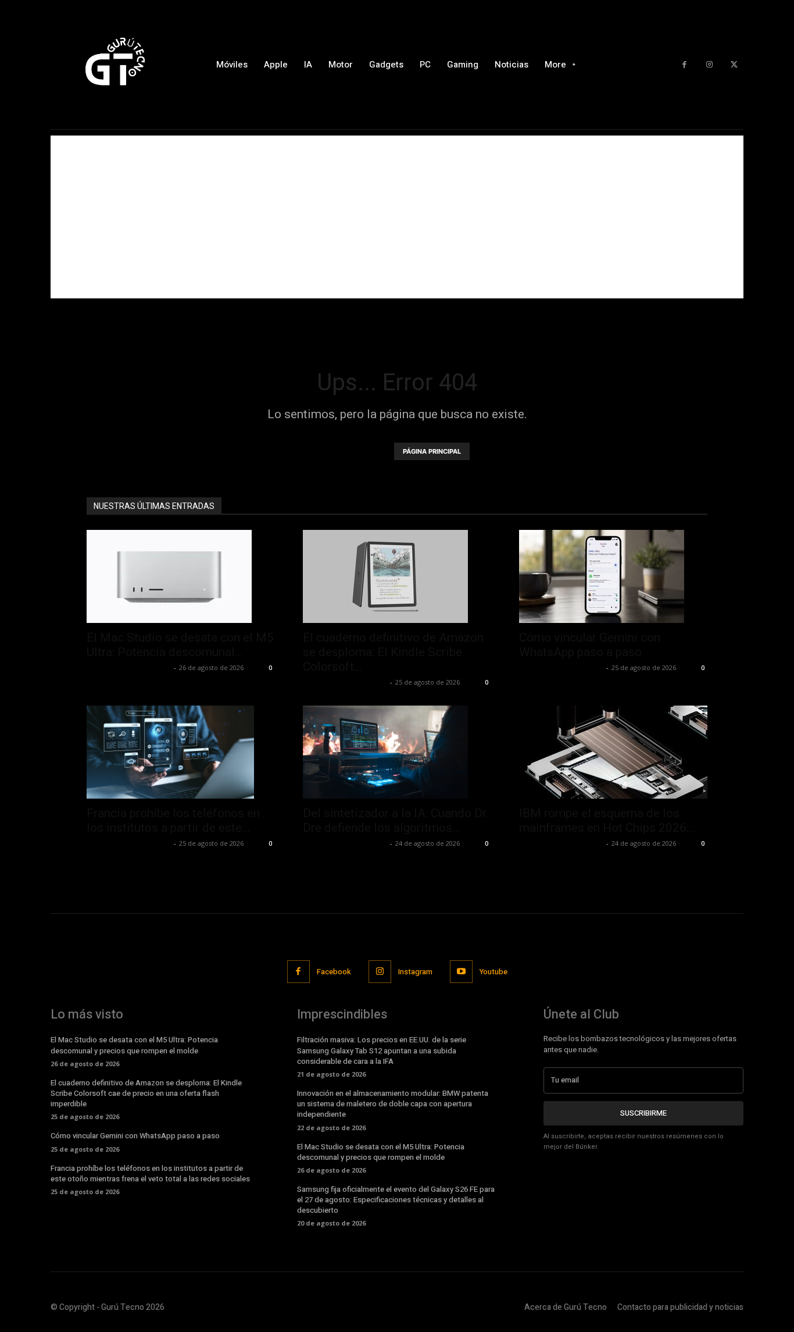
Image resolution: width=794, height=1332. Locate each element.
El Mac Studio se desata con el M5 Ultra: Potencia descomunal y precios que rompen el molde (134, 1045)
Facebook (334, 971)
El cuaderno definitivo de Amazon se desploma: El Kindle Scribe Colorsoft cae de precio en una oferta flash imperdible (146, 1093)
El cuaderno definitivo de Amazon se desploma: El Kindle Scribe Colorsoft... (393, 652)
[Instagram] (709, 64)
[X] (733, 64)
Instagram (415, 971)
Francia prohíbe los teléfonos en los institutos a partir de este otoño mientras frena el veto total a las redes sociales (150, 1173)
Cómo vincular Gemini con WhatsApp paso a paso (589, 645)
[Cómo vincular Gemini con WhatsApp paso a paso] (613, 576)
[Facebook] (684, 64)
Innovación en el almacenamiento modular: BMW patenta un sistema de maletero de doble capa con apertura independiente (392, 1104)
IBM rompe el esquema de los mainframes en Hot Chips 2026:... (608, 820)
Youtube (493, 971)
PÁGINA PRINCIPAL (432, 451)
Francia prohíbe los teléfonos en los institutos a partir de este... (173, 820)
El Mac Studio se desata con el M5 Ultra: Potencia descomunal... (180, 645)
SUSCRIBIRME (643, 1113)
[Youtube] (461, 971)
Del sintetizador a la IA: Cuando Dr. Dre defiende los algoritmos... (396, 820)
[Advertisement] (397, 217)
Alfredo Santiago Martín (129, 667)
